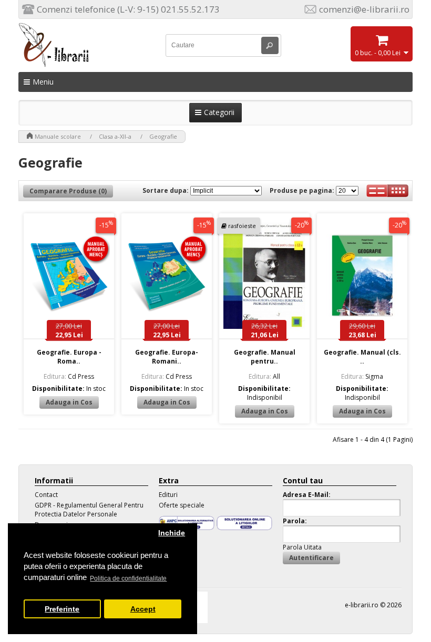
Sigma (362, 376)
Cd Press (69, 376)
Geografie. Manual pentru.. (264, 357)
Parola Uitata (302, 547)
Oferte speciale (181, 505)
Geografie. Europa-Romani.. (166, 357)
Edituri (168, 494)
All (264, 376)
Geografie (163, 136)
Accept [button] (143, 609)
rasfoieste (242, 226)
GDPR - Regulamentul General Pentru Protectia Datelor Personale (89, 510)
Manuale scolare (58, 136)
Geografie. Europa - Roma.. (69, 357)
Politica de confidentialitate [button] (128, 578)
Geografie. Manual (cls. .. (362, 357)
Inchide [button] (171, 533)
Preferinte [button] (62, 609)
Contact (46, 494)
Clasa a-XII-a (115, 136)
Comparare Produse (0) (68, 191)
